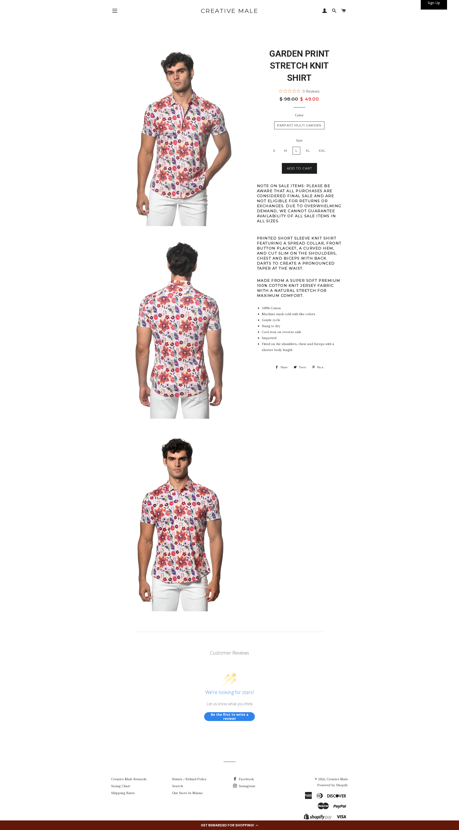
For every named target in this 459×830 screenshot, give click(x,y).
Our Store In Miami (187, 793)
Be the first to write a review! (229, 716)
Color (299, 115)
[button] (229, 825)
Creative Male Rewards (129, 779)
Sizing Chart (120, 786)
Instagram (246, 786)
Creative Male (229, 10)
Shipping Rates (123, 793)
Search (177, 786)
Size (299, 140)
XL (308, 150)
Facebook (246, 779)
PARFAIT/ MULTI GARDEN (299, 125)
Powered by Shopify (332, 785)
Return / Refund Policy (189, 779)
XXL (322, 150)
